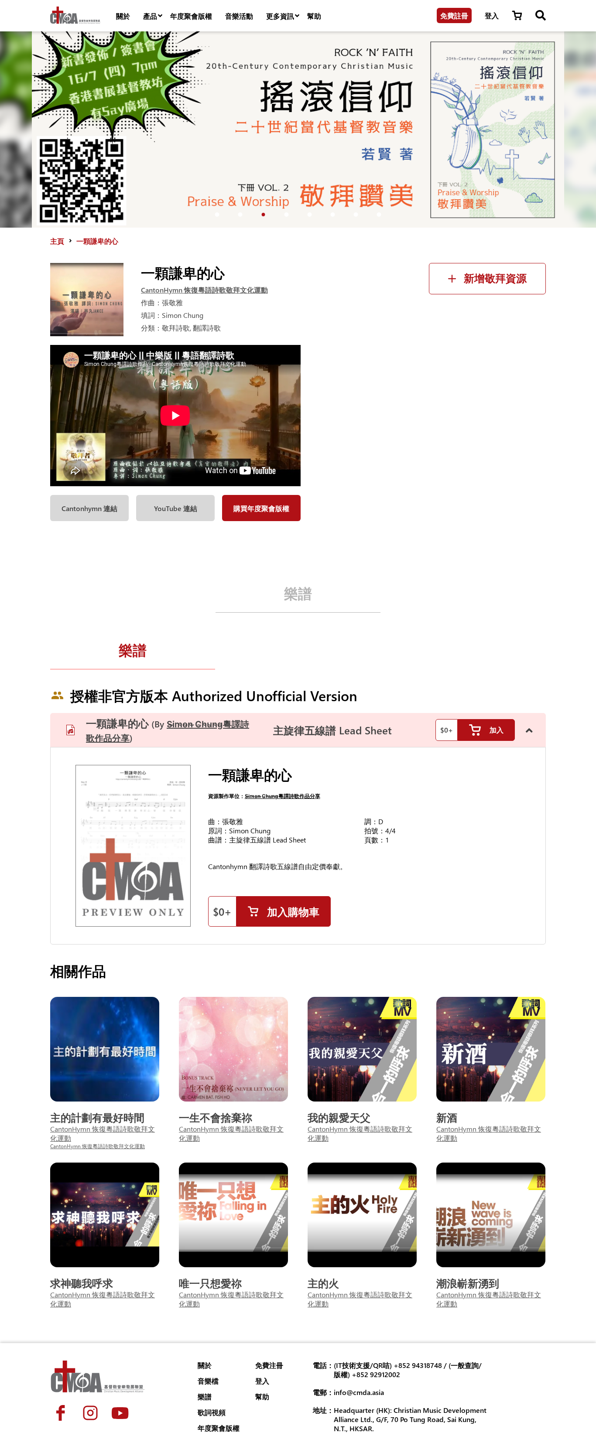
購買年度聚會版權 (261, 508)
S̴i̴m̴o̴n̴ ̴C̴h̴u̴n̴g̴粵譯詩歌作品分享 (282, 795)
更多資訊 (280, 15)
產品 (150, 15)
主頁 (57, 241)
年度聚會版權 (191, 15)
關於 (123, 15)
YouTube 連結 (175, 508)
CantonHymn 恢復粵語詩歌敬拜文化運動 (204, 289)
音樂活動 (239, 15)
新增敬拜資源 (495, 278)
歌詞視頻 (212, 1412)
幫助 (314, 15)
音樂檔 (208, 1380)
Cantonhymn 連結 (89, 508)
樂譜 (298, 592)
